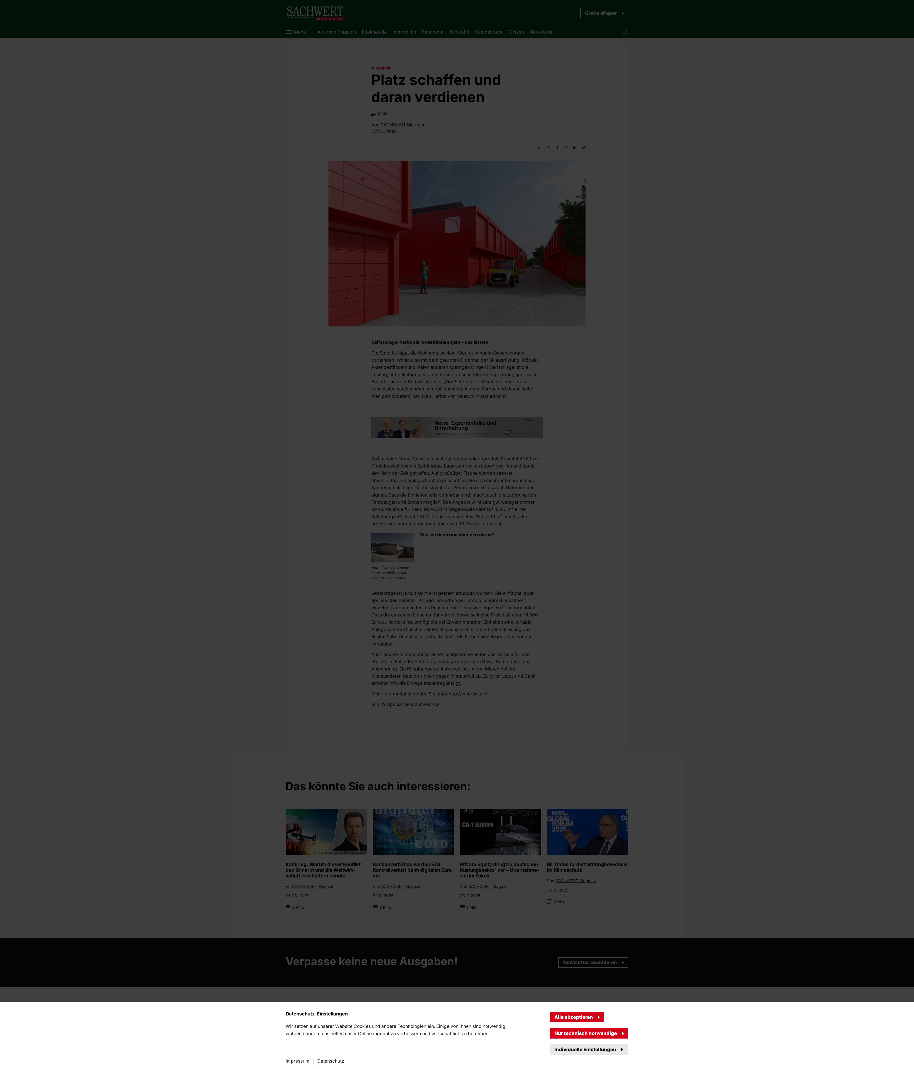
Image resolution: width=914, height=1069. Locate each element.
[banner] (457, 534)
